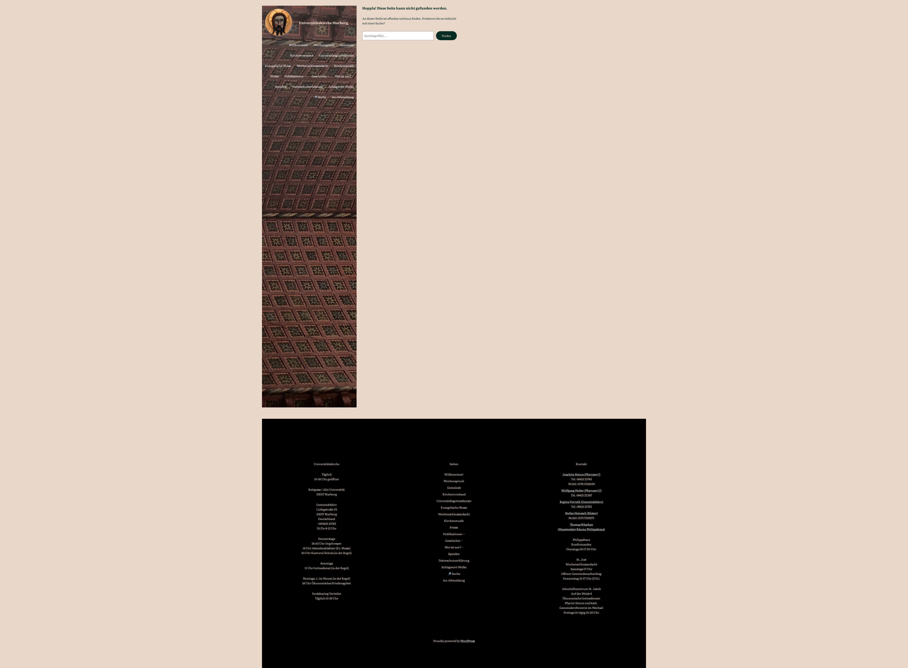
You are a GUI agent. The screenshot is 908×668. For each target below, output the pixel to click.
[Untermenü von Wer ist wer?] (353, 76)
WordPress (467, 641)
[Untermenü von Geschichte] (328, 76)
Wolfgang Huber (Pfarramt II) (581, 490)
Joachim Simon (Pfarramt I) (581, 474)
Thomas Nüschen (581, 524)
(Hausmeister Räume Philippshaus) (581, 529)
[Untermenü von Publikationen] (305, 76)
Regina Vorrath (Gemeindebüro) (581, 502)
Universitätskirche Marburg (323, 22)
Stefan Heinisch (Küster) (581, 513)
